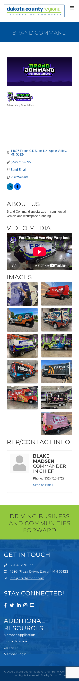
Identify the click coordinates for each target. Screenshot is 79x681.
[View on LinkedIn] (10, 189)
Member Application (19, 635)
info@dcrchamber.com (27, 578)
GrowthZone (58, 675)
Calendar (11, 648)
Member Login (15, 654)
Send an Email (43, 485)
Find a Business (15, 641)
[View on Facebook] (17, 189)
